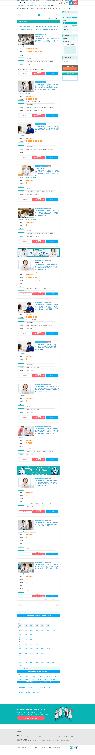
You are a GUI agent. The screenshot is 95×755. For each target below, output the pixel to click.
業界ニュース (59, 740)
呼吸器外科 (48, 676)
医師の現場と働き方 (44, 740)
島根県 (26, 653)
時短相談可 (54, 689)
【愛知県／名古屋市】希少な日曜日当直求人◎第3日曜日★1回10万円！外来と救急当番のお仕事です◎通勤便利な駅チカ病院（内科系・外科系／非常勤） (47, 483)
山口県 (42, 653)
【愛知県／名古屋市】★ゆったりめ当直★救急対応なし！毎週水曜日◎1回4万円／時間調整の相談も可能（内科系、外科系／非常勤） (47, 566)
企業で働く (44, 687)
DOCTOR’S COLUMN (27, 740)
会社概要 (36, 747)
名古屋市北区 (44, 5)
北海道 (20, 620)
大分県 (42, 662)
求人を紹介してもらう (38, 73)
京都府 (26, 648)
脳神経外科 (34, 676)
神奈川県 (53, 630)
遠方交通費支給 (22, 689)
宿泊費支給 (30, 689)
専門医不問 (30, 687)
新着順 (55, 18)
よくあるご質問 (70, 736)
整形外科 (41, 676)
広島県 (37, 653)
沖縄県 (20, 665)
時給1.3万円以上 (46, 689)
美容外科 (39, 679)
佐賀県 (26, 662)
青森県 (20, 625)
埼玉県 (37, 630)
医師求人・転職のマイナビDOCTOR (23, 5)
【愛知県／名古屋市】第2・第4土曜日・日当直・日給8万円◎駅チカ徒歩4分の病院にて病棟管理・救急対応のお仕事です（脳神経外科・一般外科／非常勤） (47, 389)
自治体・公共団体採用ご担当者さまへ (50, 0)
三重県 (37, 644)
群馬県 (31, 630)
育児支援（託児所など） (31, 684)
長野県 (31, 634)
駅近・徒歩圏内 (22, 687)
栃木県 (26, 630)
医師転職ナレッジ (36, 740)
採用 (50, 747)
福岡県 (20, 662)
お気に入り (26, 73)
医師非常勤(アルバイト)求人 (34, 5)
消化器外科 (27, 676)
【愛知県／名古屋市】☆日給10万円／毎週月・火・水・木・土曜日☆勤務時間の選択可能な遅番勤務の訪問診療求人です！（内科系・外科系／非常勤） (46, 267)
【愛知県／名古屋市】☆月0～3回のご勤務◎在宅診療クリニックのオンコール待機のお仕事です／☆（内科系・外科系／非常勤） (47, 40)
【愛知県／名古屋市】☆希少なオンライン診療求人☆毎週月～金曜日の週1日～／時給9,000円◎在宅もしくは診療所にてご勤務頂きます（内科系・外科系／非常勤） (46, 307)
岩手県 (26, 625)
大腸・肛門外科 (53, 679)
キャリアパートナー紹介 (50, 736)
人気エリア (37, 687)
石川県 (26, 639)
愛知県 (40, 5)
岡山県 (31, 653)
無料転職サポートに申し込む (31, 718)
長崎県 (31, 662)
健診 (49, 687)
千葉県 (42, 630)
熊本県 (37, 662)
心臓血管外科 (55, 676)
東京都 (48, 630)
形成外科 (27, 679)
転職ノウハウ (19, 740)
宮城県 (31, 625)
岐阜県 (20, 644)
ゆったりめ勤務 (50, 684)
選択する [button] (74, 14)
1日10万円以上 (37, 689)
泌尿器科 (33, 679)
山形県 (42, 625)
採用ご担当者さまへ (58, 0)
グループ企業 (54, 747)
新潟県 (20, 634)
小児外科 (45, 679)
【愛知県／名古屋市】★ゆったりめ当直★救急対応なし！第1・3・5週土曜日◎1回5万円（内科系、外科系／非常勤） (46, 524)
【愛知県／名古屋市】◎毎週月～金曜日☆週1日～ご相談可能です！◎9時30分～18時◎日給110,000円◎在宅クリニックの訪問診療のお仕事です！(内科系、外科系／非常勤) (47, 87)
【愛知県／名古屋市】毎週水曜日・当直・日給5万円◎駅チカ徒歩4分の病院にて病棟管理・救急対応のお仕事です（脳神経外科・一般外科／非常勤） (46, 347)
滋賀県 (20, 648)
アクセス (39, 747)
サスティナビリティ (45, 747)
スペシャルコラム (52, 740)
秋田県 (37, 625)
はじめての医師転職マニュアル (39, 736)
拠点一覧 (63, 0)
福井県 (31, 639)
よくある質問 (67, 0)
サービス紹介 (19, 736)
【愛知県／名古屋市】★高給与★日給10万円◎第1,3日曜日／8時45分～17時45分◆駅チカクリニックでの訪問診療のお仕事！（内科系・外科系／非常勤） (47, 213)
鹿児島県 (53, 662)
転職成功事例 (63, 736)
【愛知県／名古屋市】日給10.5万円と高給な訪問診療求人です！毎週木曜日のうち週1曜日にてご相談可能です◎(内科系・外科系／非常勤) (47, 173)
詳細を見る (52, 73)
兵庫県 (37, 648)
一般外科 (49, 5)
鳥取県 (20, 653)
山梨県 (26, 634)
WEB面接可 (28, 692)
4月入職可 (21, 692)
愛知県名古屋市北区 (68, 17)
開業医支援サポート (67, 740)
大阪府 (31, 648)
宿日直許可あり (41, 684)
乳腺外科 (20, 679)
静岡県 (26, 644)
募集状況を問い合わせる (39, 199)
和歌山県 (48, 648)
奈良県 (42, 648)
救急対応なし (21, 684)
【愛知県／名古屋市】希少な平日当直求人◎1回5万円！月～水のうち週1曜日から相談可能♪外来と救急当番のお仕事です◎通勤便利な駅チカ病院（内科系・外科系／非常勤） (47, 431)
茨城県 (20, 630)
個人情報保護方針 (59, 747)
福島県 (48, 625)
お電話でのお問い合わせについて (73, 0)
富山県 (20, 639)
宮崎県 (48, 662)
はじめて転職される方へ (27, 736)
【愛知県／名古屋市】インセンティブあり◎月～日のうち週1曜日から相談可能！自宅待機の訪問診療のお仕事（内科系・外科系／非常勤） (47, 129)
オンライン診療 (36, 692)
